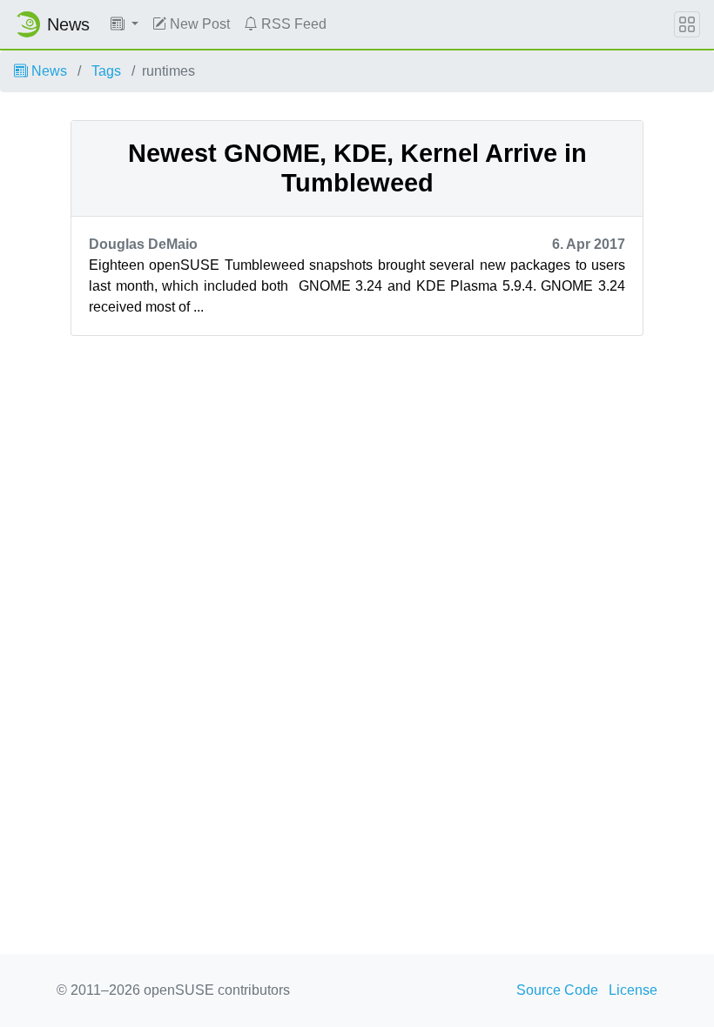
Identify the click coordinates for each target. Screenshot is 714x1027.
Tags (106, 71)
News (47, 71)
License (633, 990)
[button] (124, 24)
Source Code (557, 990)
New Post (198, 24)
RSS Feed (292, 24)
